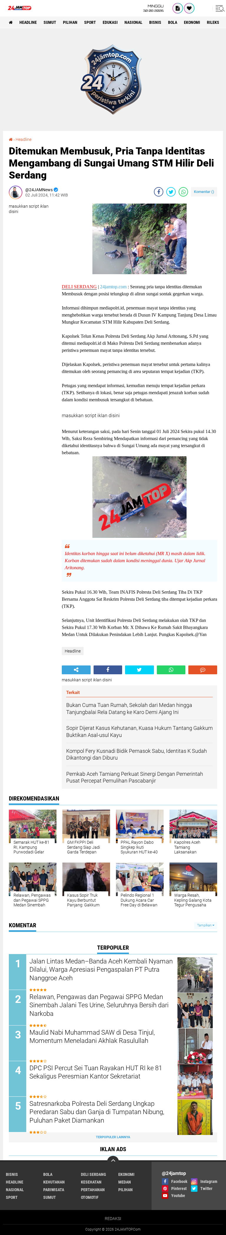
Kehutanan (54, 1182)
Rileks (213, 22)
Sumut (50, 22)
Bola (172, 22)
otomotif (90, 1197)
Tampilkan (204, 925)
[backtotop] (113, 1162)
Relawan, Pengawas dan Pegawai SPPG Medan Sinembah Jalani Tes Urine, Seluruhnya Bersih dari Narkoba (99, 1005)
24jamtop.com (113, 286)
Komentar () (204, 191)
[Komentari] (202, 669)
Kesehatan (91, 1182)
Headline (28, 22)
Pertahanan (93, 1189)
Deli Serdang (93, 1174)
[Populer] (189, 8)
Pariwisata (53, 1189)
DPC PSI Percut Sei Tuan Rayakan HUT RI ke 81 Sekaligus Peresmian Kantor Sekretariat (95, 1072)
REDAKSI (113, 1218)
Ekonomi (192, 22)
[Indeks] (177, 8)
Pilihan (70, 22)
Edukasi (110, 22)
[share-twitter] (171, 192)
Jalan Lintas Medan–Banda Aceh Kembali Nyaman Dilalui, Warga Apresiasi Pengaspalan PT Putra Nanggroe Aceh (101, 970)
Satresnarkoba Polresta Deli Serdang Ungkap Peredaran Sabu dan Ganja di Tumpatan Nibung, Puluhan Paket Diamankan (96, 1112)
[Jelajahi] (219, 8)
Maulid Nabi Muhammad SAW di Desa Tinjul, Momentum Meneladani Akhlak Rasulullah (92, 1037)
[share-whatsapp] (183, 192)
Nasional (133, 22)
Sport (90, 22)
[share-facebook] (158, 192)
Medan (124, 1182)
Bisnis (155, 22)
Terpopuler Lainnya (113, 1137)
